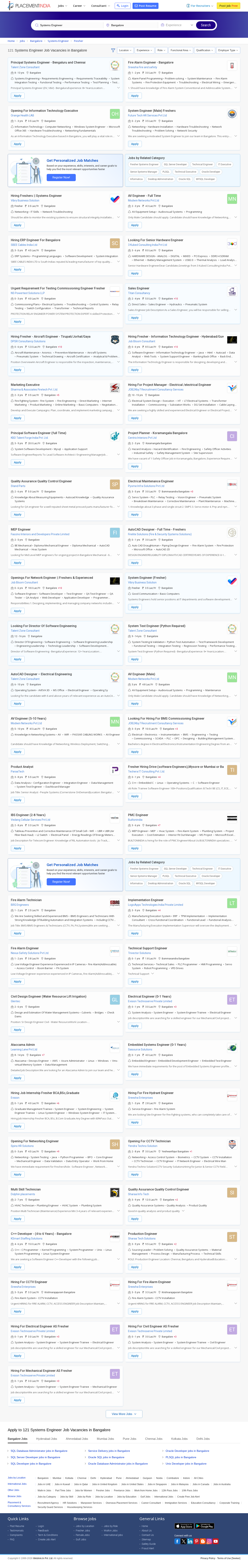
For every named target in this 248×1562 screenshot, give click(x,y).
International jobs (113, 1535)
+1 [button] (191, 1151)
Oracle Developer (211, 171)
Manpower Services (91, 1503)
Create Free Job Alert (188, 1497)
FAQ (12, 1539)
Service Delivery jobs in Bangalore (109, 1450)
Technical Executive (185, 171)
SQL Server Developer (175, 164)
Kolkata (69, 1478)
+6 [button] (58, 1103)
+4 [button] (159, 776)
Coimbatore (173, 1478)
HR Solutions (70, 1503)
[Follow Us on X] (184, 1541)
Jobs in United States (132, 1484)
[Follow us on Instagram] (209, 1541)
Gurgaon (147, 1478)
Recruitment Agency (48, 1503)
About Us (147, 1530)
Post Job (228, 6)
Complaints (16, 1535)
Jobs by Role (84, 1497)
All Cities (198, 1478)
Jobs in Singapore (157, 1484)
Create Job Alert (47, 1539)
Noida (159, 1478)
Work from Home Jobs (146, 1490)
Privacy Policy (208, 1558)
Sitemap (146, 1539)
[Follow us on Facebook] (177, 1541)
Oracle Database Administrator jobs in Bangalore (118, 1463)
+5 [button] (58, 395)
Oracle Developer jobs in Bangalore (187, 1450)
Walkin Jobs (111, 1530)
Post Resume (147, 6)
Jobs (61, 6)
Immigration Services (176, 1503)
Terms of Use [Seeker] (228, 1558)
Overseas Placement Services (121, 1503)
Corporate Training (229, 1503)
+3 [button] (191, 491)
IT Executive (224, 164)
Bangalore (43, 1478)
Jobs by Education (126, 1497)
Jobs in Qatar (81, 1484)
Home (145, 1526)
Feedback (43, 1530)
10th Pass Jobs (190, 1490)
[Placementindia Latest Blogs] (203, 1541)
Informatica (136, 179)
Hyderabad (106, 1478)
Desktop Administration (160, 179)
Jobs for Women (83, 1490)
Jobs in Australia (222, 1484)
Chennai (81, 1478)
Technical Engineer (202, 164)
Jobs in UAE (44, 1484)
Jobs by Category (47, 1497)
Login (124, 6)
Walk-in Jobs (44, 1490)
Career (78, 6)
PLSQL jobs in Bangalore (181, 1457)
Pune (119, 1478)
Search (206, 25)
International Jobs (163, 1497)
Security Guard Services (50, 1507)
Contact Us (148, 1535)
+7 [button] (159, 825)
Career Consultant (151, 1503)
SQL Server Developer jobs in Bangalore (35, 1457)
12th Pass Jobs (170, 1490)
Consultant (99, 6)
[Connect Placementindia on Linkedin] (190, 1541)
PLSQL (166, 171)
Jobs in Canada (201, 1484)
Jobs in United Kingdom (104, 1484)
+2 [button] (176, 1199)
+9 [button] (58, 1151)
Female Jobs (83, 1535)
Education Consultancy (203, 1503)
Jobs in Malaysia (180, 1484)
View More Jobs (122, 1414)
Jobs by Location (104, 1497)
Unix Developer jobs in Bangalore (186, 1463)
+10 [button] (176, 298)
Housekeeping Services (79, 1507)
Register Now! (61, 177)
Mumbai (57, 1478)
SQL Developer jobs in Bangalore (31, 1463)
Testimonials (17, 1530)
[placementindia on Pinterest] (196, 1541)
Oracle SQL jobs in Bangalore (106, 1457)
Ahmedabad (132, 1478)
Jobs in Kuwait (62, 1484)
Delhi (93, 1478)
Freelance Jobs (122, 1490)
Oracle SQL (185, 179)
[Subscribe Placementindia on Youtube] (216, 1541)
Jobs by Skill (66, 1497)
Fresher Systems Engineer (144, 164)
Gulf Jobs (145, 1497)
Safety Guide (149, 1543)
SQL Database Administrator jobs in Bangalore (39, 1450)
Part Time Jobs (63, 1490)
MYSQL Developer (205, 179)
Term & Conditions (48, 1535)
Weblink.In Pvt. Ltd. (43, 1558)
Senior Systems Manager (143, 171)
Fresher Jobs (103, 1490)
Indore (186, 1478)
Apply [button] (18, 95)
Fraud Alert (148, 1548)
